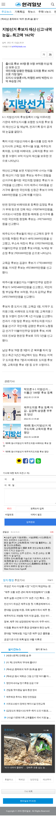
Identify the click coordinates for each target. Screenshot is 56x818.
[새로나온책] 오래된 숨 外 (17, 655)
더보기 (50, 580)
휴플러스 (9, 779)
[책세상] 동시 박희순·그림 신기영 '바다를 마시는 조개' (28, 676)
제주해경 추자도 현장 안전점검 (20, 697)
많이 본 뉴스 (41, 649)
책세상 (22, 779)
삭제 (51, 532)
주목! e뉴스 (44, 11)
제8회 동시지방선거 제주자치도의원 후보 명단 (27, 452)
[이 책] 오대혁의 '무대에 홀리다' (20, 662)
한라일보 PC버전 (28, 801)
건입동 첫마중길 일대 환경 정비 (20, 690)
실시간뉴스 (14, 649)
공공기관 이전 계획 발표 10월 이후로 (23, 639)
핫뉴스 (31, 11)
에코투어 (47, 779)
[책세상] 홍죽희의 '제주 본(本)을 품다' (19, 19)
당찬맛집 (34, 779)
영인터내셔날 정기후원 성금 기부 (21, 683)
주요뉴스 (6, 11)
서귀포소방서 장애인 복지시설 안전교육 (24, 703)
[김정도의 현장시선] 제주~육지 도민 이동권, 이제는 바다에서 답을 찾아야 (28, 710)
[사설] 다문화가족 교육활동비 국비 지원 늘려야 (28, 717)
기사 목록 (28, 791)
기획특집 (20, 11)
